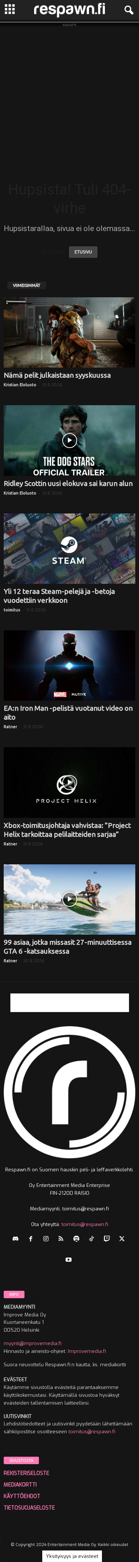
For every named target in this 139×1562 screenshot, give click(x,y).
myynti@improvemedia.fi (33, 1343)
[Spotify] (78, 1239)
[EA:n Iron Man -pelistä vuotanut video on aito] (69, 665)
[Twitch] (108, 1239)
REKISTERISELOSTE (26, 1473)
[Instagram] (47, 1239)
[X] (123, 1239)
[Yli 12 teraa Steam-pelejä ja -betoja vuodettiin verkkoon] (69, 548)
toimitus (12, 610)
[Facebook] (32, 1239)
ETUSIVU (83, 252)
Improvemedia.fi (87, 1351)
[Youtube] (69, 1260)
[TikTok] (93, 1239)
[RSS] (62, 1239)
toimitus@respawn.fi (85, 1224)
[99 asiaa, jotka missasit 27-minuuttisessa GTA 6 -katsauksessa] (69, 899)
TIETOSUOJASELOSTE (29, 1507)
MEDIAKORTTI (20, 1484)
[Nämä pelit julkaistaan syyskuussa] (69, 332)
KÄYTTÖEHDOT (22, 1496)
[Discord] (17, 1239)
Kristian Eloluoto (20, 385)
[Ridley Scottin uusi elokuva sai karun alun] (69, 440)
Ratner (10, 726)
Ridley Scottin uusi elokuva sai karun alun (68, 483)
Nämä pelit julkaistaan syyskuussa (57, 375)
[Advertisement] (69, 96)
